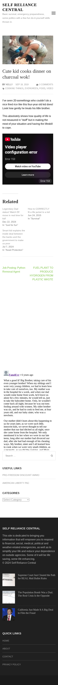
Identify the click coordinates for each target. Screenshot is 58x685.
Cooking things (14, 88)
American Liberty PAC (15, 483)
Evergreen (31, 88)
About (6, 648)
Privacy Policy (11, 664)
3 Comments (46, 84)
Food (42, 88)
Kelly (9, 84)
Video (50, 88)
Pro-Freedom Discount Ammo (20, 475)
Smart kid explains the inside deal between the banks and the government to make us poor (13, 237)
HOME (5, 640)
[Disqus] (27, 325)
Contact (7, 656)
